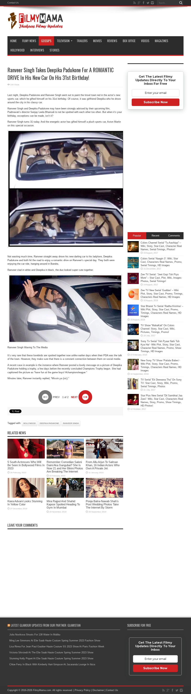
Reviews (112, 41)
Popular (137, 235)
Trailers (82, 41)
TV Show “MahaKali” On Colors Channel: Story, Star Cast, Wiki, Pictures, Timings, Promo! (158, 328)
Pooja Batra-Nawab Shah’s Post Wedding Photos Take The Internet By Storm (102, 504)
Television (63, 41)
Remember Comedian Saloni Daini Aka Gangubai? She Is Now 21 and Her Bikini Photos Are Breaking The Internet (65, 466)
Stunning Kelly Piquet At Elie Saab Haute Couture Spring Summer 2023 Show (51, 658)
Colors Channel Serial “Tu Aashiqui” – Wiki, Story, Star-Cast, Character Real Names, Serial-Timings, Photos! (161, 246)
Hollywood (17, 50)
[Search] (181, 3)
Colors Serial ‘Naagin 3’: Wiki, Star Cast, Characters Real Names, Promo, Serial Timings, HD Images (161, 262)
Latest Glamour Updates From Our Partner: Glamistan (46, 625)
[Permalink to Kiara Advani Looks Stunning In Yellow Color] (26, 496)
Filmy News (29, 41)
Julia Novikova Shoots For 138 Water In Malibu (34, 634)
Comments (174, 235)
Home (13, 41)
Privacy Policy (82, 690)
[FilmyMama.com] (35, 26)
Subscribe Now (156, 102)
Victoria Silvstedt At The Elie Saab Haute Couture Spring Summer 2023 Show (51, 652)
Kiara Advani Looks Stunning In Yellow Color (24, 503)
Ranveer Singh (71, 423)
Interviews (37, 50)
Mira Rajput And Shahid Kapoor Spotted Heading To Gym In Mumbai (63, 504)
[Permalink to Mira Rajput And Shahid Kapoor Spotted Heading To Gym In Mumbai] (65, 496)
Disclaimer (98, 690)
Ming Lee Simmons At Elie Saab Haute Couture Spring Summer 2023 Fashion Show (54, 640)
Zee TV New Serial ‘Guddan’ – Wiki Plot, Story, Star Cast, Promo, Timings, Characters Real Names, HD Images (162, 293)
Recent (155, 235)
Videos (145, 41)
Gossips (46, 41)
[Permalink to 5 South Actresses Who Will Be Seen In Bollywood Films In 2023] (26, 457)
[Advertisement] (156, 172)
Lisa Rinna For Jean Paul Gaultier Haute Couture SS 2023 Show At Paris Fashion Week (56, 646)
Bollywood (30, 423)
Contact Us (13, 2)
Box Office (129, 41)
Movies (97, 41)
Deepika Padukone (49, 423)
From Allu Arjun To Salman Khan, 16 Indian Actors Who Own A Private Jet (103, 465)
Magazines (161, 41)
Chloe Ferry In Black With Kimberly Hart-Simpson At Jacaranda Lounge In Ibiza (52, 664)
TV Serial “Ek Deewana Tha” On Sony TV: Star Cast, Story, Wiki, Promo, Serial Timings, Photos (161, 383)
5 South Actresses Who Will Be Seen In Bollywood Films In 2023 (26, 465)
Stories (54, 50)
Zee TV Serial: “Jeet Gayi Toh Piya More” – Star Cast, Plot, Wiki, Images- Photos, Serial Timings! (161, 278)
